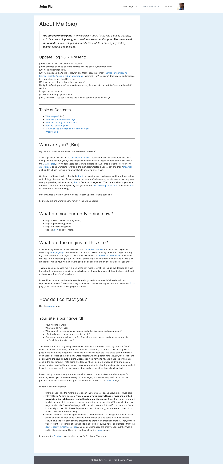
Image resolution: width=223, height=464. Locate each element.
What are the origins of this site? (61, 122)
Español (168, 6)
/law (47, 427)
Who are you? (52, 116)
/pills (132, 283)
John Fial (46, 6)
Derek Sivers (115, 255)
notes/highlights (58, 252)
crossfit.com (45, 167)
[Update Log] (52, 131)
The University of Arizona (104, 185)
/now (55, 229)
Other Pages (128, 6)
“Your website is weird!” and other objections (67, 128)
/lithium (110, 380)
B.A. (76, 182)
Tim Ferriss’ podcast (93, 249)
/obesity (54, 427)
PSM (132, 185)
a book (79, 176)
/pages (100, 430)
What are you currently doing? (60, 119)
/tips (75, 427)
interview (103, 255)
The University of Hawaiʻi (78, 157)
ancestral (127, 167)
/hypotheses (66, 427)
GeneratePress (125, 460)
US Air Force (49, 163)
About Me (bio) (149, 6)
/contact (51, 306)
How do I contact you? (56, 125)
